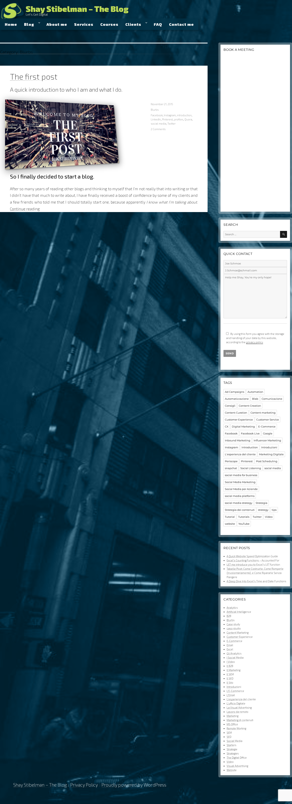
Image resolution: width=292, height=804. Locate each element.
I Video (231, 661)
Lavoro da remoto (237, 711)
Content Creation (250, 405)
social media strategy (238, 502)
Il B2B (230, 666)
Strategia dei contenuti (240, 509)
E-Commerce (267, 426)
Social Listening (250, 468)
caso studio (234, 628)
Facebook (157, 115)
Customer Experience (239, 419)
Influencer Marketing (267, 440)
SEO (229, 736)
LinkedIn (156, 119)
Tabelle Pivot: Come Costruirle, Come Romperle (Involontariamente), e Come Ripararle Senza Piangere (255, 573)
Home (11, 24)
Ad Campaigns (234, 391)
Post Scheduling (266, 461)
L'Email (231, 695)
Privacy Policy (84, 785)
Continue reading (25, 209)
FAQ (158, 24)
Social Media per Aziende (241, 489)
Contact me (181, 24)
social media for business (241, 475)
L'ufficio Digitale (236, 703)
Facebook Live (250, 433)
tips (274, 509)
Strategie (232, 749)
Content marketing (263, 412)
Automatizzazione (237, 398)
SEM (229, 732)
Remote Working (236, 728)
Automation (255, 391)
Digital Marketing (243, 426)
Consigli (230, 405)
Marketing (232, 716)
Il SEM (230, 674)
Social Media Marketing (240, 482)
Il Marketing (233, 670)
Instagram (170, 115)
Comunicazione (272, 398)
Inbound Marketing (237, 440)
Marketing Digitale (271, 454)
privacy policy (254, 342)
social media (158, 123)
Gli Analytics (234, 653)
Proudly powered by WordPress (134, 785)
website (230, 523)
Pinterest (167, 119)
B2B (229, 616)
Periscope (231, 461)
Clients (133, 24)
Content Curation (236, 412)
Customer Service (267, 419)
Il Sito (230, 682)
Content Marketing (237, 632)
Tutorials (243, 516)
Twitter (171, 123)
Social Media (234, 741)
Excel (230, 649)
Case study (233, 624)
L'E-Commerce (235, 691)
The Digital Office (237, 757)
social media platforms (239, 496)
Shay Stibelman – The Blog (77, 8)
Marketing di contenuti (240, 720)
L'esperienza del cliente (240, 454)
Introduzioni (269, 447)
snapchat (231, 468)
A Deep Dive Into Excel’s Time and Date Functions (256, 581)
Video (269, 516)
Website (232, 770)
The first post (33, 76)
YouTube (243, 523)
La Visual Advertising (239, 707)
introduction (184, 115)
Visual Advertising (237, 765)
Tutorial (230, 516)
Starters (231, 745)
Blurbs (155, 109)
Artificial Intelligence (239, 611)
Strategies (233, 753)
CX (226, 426)
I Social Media (235, 657)
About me (56, 24)
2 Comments (158, 129)
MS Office (232, 724)
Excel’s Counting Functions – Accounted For (253, 560)
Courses (109, 24)
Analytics (232, 607)
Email (230, 645)
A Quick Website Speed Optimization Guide (252, 556)
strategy (263, 509)
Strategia (261, 502)
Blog (29, 24)
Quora (188, 119)
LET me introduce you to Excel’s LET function (253, 564)
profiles (178, 119)
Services (83, 24)
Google (267, 433)
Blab (255, 398)
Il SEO (230, 678)
